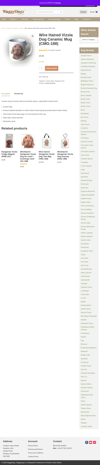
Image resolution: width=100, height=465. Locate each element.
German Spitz (85, 223)
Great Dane (85, 244)
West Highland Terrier (88, 415)
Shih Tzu (84, 377)
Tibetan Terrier (86, 408)
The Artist (24, 19)
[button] (32, 36)
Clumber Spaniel (87, 159)
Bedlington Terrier (87, 81)
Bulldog (83, 121)
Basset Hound (86, 70)
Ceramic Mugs (50, 81)
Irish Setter (84, 258)
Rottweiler (84, 351)
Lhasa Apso (85, 294)
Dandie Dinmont (86, 180)
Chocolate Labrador (88, 151)
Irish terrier (84, 262)
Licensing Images (54, 19)
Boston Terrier (86, 106)
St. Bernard (85, 391)
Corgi (83, 169)
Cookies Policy (33, 456)
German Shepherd (87, 213)
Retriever (84, 344)
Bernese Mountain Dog (89, 88)
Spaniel (83, 380)
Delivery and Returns (35, 449)
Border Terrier (85, 103)
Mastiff (83, 302)
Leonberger (85, 291)
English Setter (86, 202)
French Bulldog (86, 209)
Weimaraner (85, 412)
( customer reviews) (54, 50)
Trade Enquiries (38, 19)
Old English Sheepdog (89, 316)
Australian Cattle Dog (88, 63)
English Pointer (86, 198)
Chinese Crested (87, 141)
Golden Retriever (87, 236)
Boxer (83, 110)
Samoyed (84, 359)
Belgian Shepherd (87, 84)
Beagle (83, 74)
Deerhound (85, 184)
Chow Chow (85, 155)
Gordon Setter (86, 240)
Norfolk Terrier (86, 309)
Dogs (8, 28)
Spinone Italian (86, 384)
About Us (13, 19)
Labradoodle (85, 280)
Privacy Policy (33, 445)
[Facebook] (86, 442)
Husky (83, 254)
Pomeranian (85, 333)
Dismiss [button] (58, 3)
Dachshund (85, 173)
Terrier (83, 401)
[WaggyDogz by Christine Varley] (13, 12)
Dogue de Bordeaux (88, 191)
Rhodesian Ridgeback (88, 348)
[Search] (61, 12)
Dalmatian (84, 177)
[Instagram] (94, 442)
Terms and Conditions (35, 453)
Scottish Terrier (86, 366)
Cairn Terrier (85, 124)
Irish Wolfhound (86, 269)
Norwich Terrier (86, 312)
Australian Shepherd (88, 66)
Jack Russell (85, 276)
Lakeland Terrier (86, 287)
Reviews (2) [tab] (18, 93)
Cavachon (84, 128)
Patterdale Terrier (87, 323)
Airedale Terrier (86, 55)
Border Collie (85, 99)
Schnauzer (84, 362)
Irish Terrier (85, 265)
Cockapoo (84, 162)
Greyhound (85, 247)
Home (3, 28)
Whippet (84, 423)
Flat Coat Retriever (87, 206)
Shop (4, 19)
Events (67, 19)
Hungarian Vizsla (17, 28)
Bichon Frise (85, 92)
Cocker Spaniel (86, 166)
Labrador (84, 283)
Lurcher (83, 298)
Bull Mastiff (84, 113)
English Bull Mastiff (87, 195)
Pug (82, 340)
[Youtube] (90, 442)
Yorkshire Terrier (86, 426)
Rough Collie (85, 355)
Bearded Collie (86, 77)
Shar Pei (84, 369)
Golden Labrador (87, 233)
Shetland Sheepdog (88, 373)
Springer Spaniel (87, 387)
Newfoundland (86, 305)
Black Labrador (86, 95)
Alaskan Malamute (87, 59)
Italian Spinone (86, 273)
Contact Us (86, 19)
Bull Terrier (84, 117)
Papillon (84, 320)
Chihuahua (85, 138)
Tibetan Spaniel (86, 405)
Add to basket (51, 68)
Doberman (84, 188)
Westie (83, 419)
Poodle (83, 337)
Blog (76, 19)
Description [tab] (5, 93)
